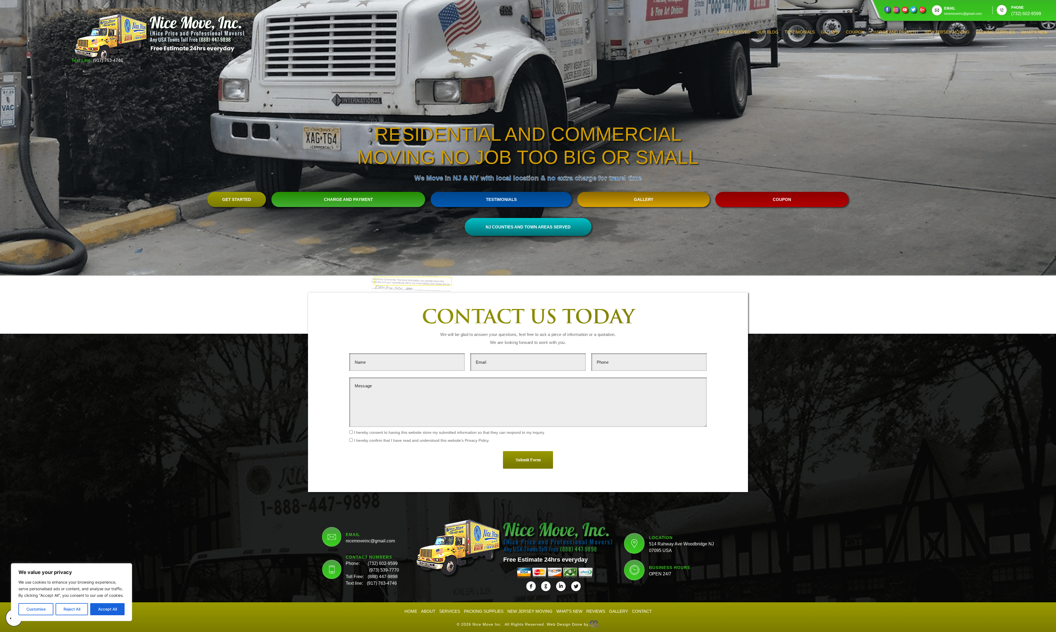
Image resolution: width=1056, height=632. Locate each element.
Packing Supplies (995, 32)
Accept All (107, 609)
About (428, 611)
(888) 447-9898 (383, 576)
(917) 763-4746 (108, 60)
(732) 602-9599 (383, 563)
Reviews (595, 611)
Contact (642, 611)
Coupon (855, 32)
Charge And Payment (894, 32)
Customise (36, 609)
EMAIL (949, 8)
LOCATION (661, 537)
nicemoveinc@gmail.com (370, 541)
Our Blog (768, 32)
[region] (71, 592)
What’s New (1034, 32)
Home (411, 611)
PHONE (1017, 7)
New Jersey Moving (947, 32)
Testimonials (800, 32)
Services (449, 611)
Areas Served (734, 32)
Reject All (72, 609)
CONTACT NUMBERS (369, 557)
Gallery (830, 32)
